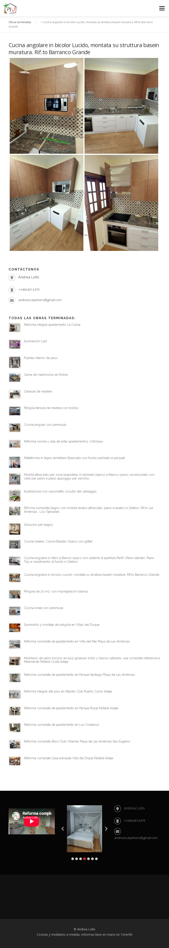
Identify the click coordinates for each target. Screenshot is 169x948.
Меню (162, 8)
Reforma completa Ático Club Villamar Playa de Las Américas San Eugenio (77, 741)
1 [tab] (72, 858)
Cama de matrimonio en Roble (46, 374)
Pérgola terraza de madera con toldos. (51, 408)
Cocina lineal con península (43, 608)
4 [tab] (84, 858)
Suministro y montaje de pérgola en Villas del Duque (61, 624)
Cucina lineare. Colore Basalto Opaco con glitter (58, 541)
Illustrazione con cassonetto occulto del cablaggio (60, 491)
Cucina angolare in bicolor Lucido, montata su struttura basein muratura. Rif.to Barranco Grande (91, 574)
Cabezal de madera (38, 391)
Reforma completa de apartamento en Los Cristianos (61, 724)
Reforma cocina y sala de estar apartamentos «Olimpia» (63, 441)
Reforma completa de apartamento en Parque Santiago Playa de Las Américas (79, 674)
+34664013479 (29, 289)
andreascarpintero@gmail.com (40, 300)
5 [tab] (88, 858)
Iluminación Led (35, 341)
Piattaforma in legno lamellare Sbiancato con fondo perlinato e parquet (74, 458)
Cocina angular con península (45, 424)
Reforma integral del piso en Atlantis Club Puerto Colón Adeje (68, 691)
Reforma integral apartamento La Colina (52, 324)
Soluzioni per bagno (38, 524)
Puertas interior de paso (41, 358)
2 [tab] (76, 858)
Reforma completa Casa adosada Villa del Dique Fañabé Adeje (68, 758)
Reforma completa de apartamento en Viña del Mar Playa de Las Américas (77, 641)
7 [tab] (96, 858)
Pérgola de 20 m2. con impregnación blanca (56, 591)
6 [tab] (92, 858)
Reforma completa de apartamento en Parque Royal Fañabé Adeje (71, 708)
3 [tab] (80, 858)
